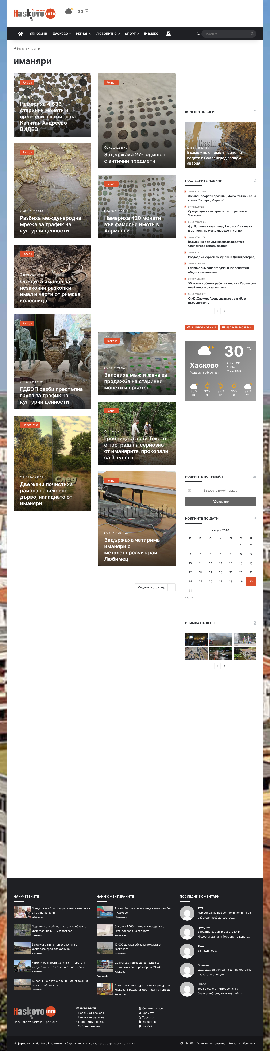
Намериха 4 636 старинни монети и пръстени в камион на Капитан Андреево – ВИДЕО (48, 116)
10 (190, 563)
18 (200, 572)
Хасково (60, 33)
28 (230, 581)
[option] (220, 145)
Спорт (130, 33)
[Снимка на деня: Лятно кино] (196, 639)
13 (220, 563)
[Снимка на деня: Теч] (220, 653)
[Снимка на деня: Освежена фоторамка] (245, 639)
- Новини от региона (90, 1017)
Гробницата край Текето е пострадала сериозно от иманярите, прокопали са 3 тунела (136, 448)
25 (200, 581)
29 (241, 581)
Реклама (234, 1043)
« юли (189, 597)
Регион (82, 33)
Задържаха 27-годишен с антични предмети (134, 157)
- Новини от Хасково (90, 1013)
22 (241, 572)
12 (210, 563)
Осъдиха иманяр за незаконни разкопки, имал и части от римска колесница (50, 291)
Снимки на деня (153, 1008)
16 (251, 563)
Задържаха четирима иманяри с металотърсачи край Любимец (132, 549)
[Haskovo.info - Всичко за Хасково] (35, 14)
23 (251, 572)
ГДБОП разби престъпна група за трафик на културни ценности (51, 395)
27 (220, 581)
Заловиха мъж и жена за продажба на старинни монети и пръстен (135, 381)
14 (230, 563)
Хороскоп (148, 1017)
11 (200, 563)
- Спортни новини (88, 1026)
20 (220, 572)
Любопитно (106, 33)
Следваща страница (151, 587)
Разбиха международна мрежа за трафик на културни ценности (50, 224)
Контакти (249, 1043)
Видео (152, 33)
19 (210, 572)
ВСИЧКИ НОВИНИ (203, 327)
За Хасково (149, 1021)
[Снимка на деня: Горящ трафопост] (220, 639)
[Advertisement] (137, 287)
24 (190, 581)
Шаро (202, 984)
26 (210, 581)
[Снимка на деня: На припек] (245, 653)
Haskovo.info (44, 1043)
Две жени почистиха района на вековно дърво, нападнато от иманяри (46, 493)
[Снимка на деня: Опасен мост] (196, 653)
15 (240, 563)
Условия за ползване (211, 1043)
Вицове (147, 1026)
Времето (148, 1013)
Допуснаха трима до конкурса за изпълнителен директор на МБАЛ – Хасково (139, 967)
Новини (40, 33)
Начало (21, 48)
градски (204, 927)
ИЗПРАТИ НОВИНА (238, 327)
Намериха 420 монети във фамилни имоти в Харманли (132, 224)
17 (190, 572)
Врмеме (203, 965)
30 (251, 581)
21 (230, 572)
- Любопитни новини (90, 1021)
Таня (201, 946)
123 (200, 908)
